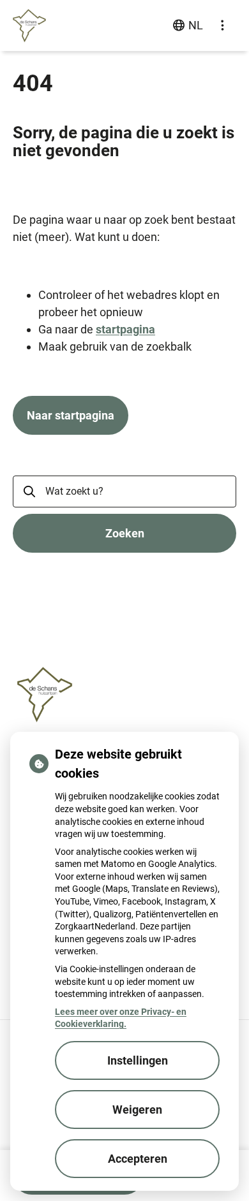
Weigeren (137, 1109)
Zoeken (124, 533)
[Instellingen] (222, 25)
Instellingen (137, 1060)
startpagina (125, 329)
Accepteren (137, 1158)
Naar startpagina (70, 415)
